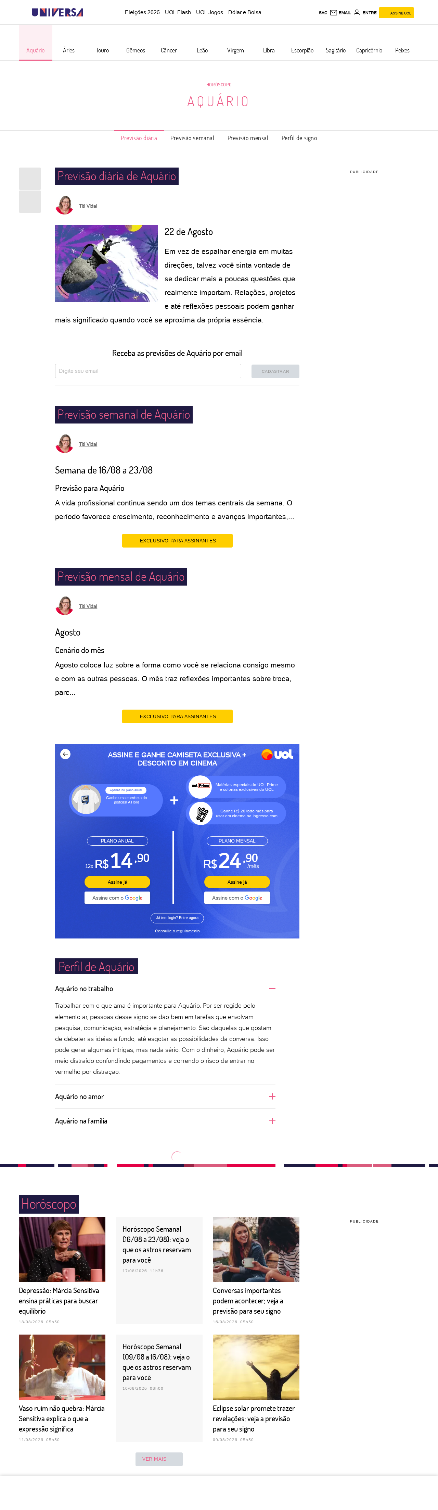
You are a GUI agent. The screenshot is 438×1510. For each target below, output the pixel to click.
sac (323, 12)
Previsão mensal (248, 138)
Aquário (219, 101)
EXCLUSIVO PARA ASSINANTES (178, 540)
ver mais (154, 1459)
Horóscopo (219, 84)
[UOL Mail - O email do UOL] (340, 13)
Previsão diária (139, 138)
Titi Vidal (88, 206)
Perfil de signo (299, 138)
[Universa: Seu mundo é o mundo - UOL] (57, 12)
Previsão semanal (192, 138)
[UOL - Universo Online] (89, 12)
